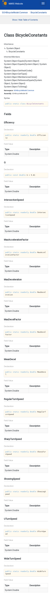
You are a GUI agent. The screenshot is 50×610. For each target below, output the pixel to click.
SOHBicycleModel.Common (15, 12)
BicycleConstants (39, 12)
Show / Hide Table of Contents (25, 20)
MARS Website (16, 3)
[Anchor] (2, 114)
